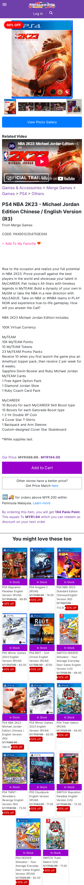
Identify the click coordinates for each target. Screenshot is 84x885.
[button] (51, 13)
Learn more (41, 503)
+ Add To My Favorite (21, 243)
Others (38, 193)
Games (8, 193)
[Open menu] (4, 4)
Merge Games (59, 187)
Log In (38, 14)
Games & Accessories (22, 187)
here (55, 486)
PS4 (23, 193)
